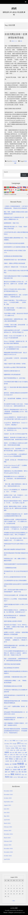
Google (14, 743)
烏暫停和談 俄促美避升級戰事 (12, 664)
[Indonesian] (8, 189)
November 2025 (8, 794)
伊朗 (24, 750)
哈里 (14, 754)
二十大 (7, 750)
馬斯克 (7, 777)
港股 (22, 761)
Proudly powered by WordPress (14, 910)
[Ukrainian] (10, 192)
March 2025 (7, 823)
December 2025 (8, 791)
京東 (14, 750)
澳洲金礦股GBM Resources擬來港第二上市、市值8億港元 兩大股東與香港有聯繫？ (15, 478)
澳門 (11, 764)
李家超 (11, 759)
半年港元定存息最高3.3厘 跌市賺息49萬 (15, 595)
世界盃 (12, 748)
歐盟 (17, 759)
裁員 (6, 772)
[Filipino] (23, 187)
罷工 (12, 767)
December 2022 (8, 848)
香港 (26, 774)
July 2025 (6, 809)
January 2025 (7, 830)
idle (21, 41)
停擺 (11, 752)
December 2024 (8, 834)
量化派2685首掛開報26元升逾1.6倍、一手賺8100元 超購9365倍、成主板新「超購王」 (15, 283)
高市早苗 (15, 777)
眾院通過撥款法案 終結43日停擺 (13, 686)
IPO (19, 743)
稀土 (10, 767)
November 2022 (8, 852)
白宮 (7, 767)
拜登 (6, 757)
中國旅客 (24, 748)
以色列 (21, 750)
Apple (21, 740)
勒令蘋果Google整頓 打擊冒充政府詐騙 (15, 367)
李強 (14, 759)
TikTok (24, 746)
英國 (18, 769)
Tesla (19, 746)
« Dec (13, 900)
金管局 (8, 774)
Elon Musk (6, 743)
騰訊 (11, 777)
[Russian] (23, 189)
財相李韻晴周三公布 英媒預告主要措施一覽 (16, 247)
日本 (25, 757)
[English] (21, 187)
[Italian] (10, 189)
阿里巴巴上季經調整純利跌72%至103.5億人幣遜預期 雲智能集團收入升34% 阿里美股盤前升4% (15, 411)
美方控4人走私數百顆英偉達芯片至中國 (15, 577)
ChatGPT (25, 740)
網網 (14, 8)
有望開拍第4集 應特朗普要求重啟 (13, 256)
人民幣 (17, 750)
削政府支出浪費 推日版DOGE (12, 371)
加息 (16, 752)
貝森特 (13, 772)
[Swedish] (5, 192)
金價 (6, 774)
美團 (18, 767)
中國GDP (20, 748)
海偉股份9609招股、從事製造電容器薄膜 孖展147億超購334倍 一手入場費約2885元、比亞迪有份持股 (16, 521)
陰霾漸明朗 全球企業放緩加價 (12, 374)
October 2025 (8, 798)
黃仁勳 (25, 777)
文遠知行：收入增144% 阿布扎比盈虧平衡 (15, 434)
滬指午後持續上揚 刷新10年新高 (13, 621)
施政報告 (18, 756)
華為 (22, 769)
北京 (23, 752)
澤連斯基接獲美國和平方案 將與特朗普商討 (16, 564)
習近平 (22, 767)
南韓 (26, 752)
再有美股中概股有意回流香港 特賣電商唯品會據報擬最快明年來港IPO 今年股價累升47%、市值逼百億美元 (16, 731)
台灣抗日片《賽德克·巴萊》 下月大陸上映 (15, 267)
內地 (13, 752)
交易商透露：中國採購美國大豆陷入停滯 (15, 677)
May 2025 (6, 816)
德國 (26, 754)
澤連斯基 (7, 764)
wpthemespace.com (19, 912)
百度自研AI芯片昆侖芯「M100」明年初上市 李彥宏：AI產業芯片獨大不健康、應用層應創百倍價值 (16, 627)
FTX (11, 743)
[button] (25, 2)
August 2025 (7, 805)
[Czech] (15, 187)
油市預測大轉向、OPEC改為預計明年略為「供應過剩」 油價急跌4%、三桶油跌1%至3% (15, 640)
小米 (24, 754)
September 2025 (8, 802)
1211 (8, 740)
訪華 (9, 772)
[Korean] (15, 189)
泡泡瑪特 (7, 761)
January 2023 (7, 845)
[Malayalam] (18, 189)
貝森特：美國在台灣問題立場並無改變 (14, 263)
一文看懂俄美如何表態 (10, 568)
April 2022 (7, 859)
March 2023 (7, 838)
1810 (11, 740)
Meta (22, 743)
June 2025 (7, 812)
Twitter (8, 748)
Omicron (11, 746)
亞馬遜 (11, 750)
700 (5, 740)
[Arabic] (8, 187)
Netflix (25, 743)
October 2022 (8, 856)
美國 (15, 767)
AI (19, 740)
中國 (16, 748)
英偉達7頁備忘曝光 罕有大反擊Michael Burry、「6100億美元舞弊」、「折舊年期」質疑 (15, 302)
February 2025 (8, 827)
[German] (5, 189)
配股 (25, 772)
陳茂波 (23, 774)
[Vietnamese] (13, 192)
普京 (6, 759)
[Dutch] (18, 187)
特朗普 (20, 763)
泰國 (11, 761)
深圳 (13, 761)
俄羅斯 (7, 752)
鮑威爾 (21, 777)
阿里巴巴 (18, 774)
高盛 (19, 777)
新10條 (14, 756)
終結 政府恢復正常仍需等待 (11, 668)
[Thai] (8, 192)
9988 (13, 740)
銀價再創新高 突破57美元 (11, 223)
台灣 (8, 754)
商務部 (17, 754)
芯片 (11, 769)
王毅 (26, 764)
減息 (16, 761)
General (14, 161)
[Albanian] (5, 187)
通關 (22, 772)
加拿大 (19, 752)
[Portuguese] (21, 189)
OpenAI (16, 746)
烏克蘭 (14, 764)
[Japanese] (13, 189)
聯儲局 (7, 769)
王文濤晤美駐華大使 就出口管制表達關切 (15, 580)
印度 (5, 754)
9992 (17, 740)
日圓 (22, 756)
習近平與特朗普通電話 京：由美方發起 (14, 378)
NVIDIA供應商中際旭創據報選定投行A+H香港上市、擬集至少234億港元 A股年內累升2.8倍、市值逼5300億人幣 (15, 653)
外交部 (20, 754)
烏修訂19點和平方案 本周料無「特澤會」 (15, 364)
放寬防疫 (10, 756)
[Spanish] (26, 189)
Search (6, 172)
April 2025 (7, 820)
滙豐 (25, 761)
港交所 (19, 761)
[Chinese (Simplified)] (10, 187)
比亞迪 (20, 759)
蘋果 (25, 769)
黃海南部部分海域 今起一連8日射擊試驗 (15, 260)
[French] (26, 187)
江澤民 (24, 759)
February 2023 (8, 841)
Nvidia (7, 746)
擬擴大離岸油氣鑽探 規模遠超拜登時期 (14, 549)
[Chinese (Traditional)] (13, 187)
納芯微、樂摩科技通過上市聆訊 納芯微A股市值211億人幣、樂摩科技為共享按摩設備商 (15, 508)
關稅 (12, 774)
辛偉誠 (16, 771)
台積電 (11, 754)
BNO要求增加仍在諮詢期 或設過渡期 (14, 243)
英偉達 (15, 769)
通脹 (20, 772)
